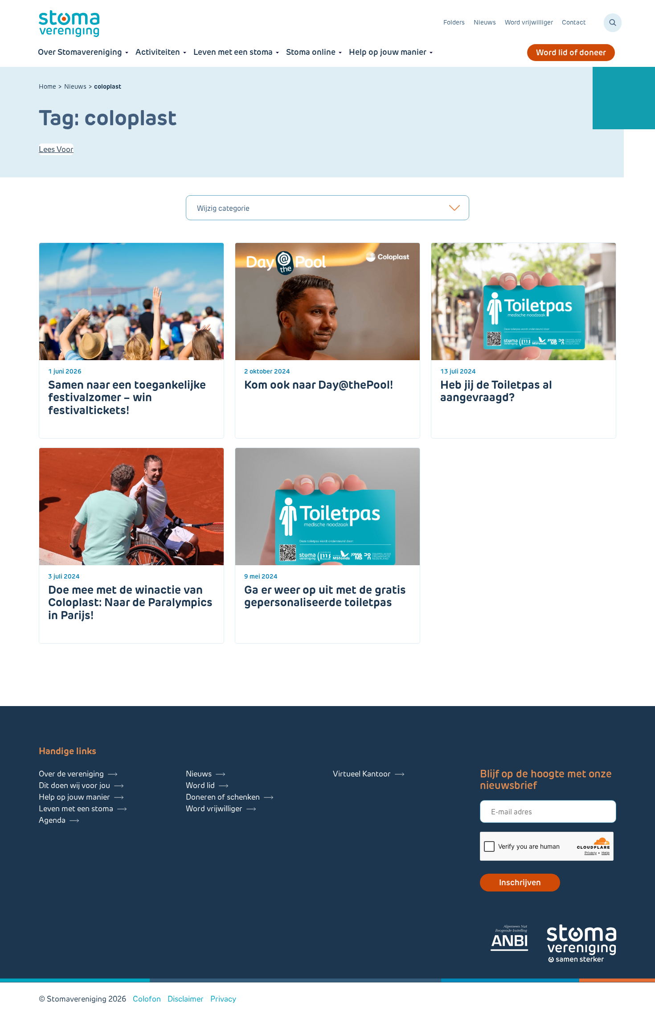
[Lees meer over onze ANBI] (518, 939)
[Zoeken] (613, 22)
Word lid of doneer (571, 53)
